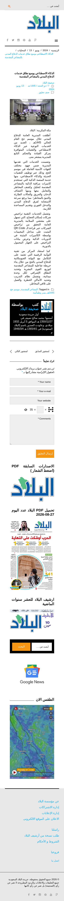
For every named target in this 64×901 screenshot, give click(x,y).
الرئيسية (55, 50)
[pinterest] (24, 40)
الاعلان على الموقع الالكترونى (41, 818)
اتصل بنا (55, 860)
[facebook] (7, 40)
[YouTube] (29, 40)
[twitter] (13, 40)
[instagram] (18, 40)
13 (30, 50)
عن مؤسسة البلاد (48, 801)
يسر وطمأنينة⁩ (39, 292)
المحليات (22, 50)
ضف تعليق (44, 92)
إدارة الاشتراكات (49, 807)
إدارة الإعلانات (50, 813)
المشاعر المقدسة (29, 289)
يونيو (37, 50)
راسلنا (55, 829)
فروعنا (55, 852)
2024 (45, 50)
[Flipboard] (35, 40)
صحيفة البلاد (48, 82)
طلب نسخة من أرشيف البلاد (41, 835)
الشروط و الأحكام (48, 841)
